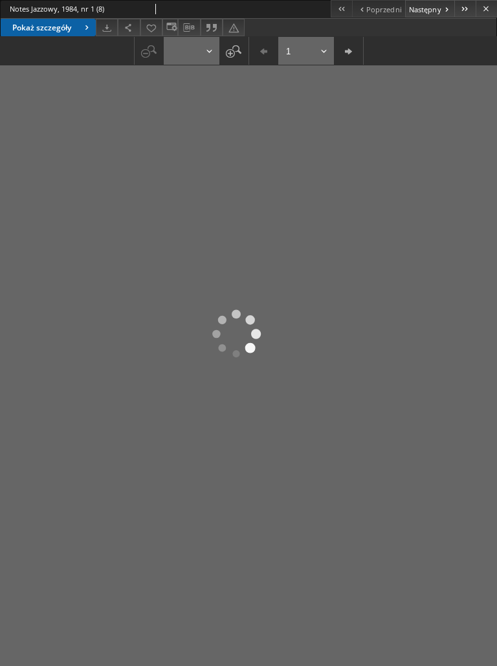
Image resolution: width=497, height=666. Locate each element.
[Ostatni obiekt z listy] (465, 8)
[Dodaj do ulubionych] (151, 27)
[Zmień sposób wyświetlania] (170, 27)
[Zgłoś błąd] (234, 27)
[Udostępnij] (129, 27)
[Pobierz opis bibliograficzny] (189, 28)
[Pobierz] (107, 27)
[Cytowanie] (212, 27)
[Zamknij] (486, 8)
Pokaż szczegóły (41, 27)
